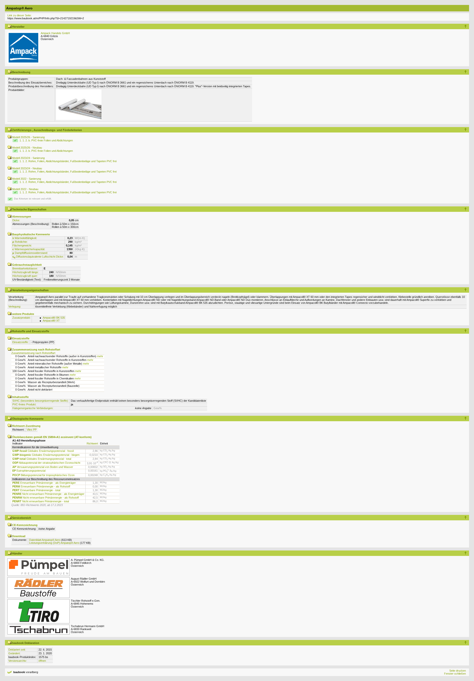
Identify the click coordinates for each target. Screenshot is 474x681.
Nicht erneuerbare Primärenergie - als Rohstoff (45, 497)
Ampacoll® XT (51, 320)
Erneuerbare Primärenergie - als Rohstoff (41, 486)
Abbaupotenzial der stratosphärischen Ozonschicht (46, 462)
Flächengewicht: (22, 245)
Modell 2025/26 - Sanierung (28, 137)
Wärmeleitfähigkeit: (24, 238)
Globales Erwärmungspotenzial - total (41, 458)
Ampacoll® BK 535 (54, 317)
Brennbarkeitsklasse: (25, 268)
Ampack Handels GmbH (55, 33)
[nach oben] (465, 26)
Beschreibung (20, 72)
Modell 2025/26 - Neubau (26, 147)
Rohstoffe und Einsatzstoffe (30, 331)
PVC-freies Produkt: (24, 404)
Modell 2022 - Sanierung (26, 178)
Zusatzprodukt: (21, 317)
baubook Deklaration (25, 642)
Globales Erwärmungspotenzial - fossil (43, 450)
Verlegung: (14, 306)
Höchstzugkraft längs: (25, 272)
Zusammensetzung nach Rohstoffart (33, 352)
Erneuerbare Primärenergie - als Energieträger (44, 482)
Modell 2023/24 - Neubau (26, 168)
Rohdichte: (20, 241)
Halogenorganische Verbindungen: (32, 408)
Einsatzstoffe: (20, 342)
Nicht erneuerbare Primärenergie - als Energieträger (48, 493)
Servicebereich (21, 517)
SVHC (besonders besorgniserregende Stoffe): (40, 400)
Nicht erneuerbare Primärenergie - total (40, 501)
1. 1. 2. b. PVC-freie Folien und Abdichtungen (46, 140)
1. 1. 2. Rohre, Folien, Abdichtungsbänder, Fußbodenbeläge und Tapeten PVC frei (68, 161)
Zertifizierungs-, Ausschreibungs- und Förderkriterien (46, 130)
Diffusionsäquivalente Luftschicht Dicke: (38, 256)
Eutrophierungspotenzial (28, 470)
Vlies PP (32, 429)
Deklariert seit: (17, 649)
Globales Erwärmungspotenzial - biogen (45, 454)
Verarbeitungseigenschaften (30, 290)
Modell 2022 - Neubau (24, 189)
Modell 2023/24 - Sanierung (28, 157)
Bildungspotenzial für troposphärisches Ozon (43, 475)
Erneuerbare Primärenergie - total (36, 490)
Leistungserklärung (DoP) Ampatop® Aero (54, 542)
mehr (100, 356)
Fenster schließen (455, 673)
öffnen (42, 660)
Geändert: (14, 653)
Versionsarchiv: (17, 660)
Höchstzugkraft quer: (25, 275)
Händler (16, 553)
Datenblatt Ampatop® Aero (44, 539)
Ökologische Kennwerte (27, 418)
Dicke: (16, 220)
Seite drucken (457, 670)
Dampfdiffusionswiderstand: (30, 252)
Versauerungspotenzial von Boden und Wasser (42, 466)
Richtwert (92, 443)
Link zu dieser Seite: (19, 15)
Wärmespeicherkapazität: (28, 249)
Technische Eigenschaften (28, 209)
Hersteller (17, 26)
